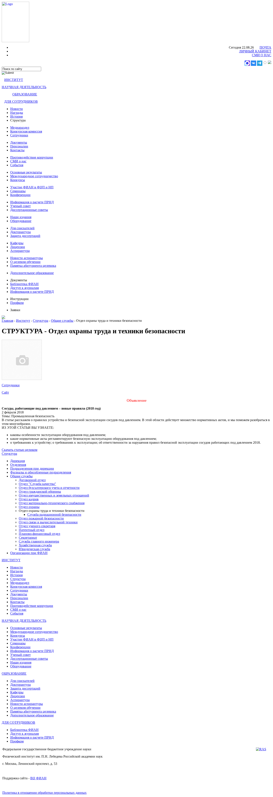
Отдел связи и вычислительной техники (48, 522)
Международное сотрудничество (34, 176)
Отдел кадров (29, 499)
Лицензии (17, 247)
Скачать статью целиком (19, 450)
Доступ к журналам (24, 288)
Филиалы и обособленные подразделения (40, 472)
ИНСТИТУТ (13, 80)
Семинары (18, 191)
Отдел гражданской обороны (40, 491)
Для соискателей (22, 228)
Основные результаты (26, 172)
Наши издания (20, 217)
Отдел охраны (29, 507)
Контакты (17, 150)
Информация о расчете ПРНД (32, 202)
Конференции (20, 195)
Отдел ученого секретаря (37, 526)
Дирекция (17, 461)
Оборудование (20, 221)
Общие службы (62, 320)
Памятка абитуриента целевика (33, 265)
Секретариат (28, 537)
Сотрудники (19, 135)
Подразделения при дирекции (32, 468)
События (16, 165)
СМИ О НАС (261, 55)
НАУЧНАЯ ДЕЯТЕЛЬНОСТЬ (24, 87)
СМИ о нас (18, 161)
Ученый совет (20, 206)
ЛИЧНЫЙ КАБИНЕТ (255, 51)
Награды (16, 112)
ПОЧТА (265, 47)
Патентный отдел (31, 530)
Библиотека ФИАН (24, 284)
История (16, 116)
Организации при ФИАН (29, 553)
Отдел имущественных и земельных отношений (54, 495)
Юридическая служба (34, 549)
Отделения (18, 464)
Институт (23, 320)
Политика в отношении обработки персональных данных (44, 792)
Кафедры (16, 243)
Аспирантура (20, 251)
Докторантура (20, 232)
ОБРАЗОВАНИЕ (24, 94)
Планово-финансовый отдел (39, 534)
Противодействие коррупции (31, 157)
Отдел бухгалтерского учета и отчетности (49, 487)
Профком (17, 303)
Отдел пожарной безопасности (41, 518)
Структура (40, 320)
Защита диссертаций (25, 236)
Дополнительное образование (32, 273)
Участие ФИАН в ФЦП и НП (32, 187)
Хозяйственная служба (35, 545)
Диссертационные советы (29, 210)
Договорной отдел (32, 480)
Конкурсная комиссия (26, 131)
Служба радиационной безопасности (54, 514)
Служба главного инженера (39, 541)
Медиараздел (19, 127)
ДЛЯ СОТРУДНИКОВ (21, 101)
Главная (7, 320)
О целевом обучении (25, 262)
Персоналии (19, 146)
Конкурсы (17, 180)
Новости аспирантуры (26, 258)
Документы (18, 142)
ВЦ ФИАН (38, 778)
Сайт (5, 392)
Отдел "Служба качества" (37, 484)
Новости (16, 109)
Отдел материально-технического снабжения (51, 503)
